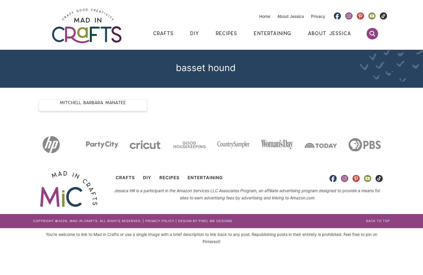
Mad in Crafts (86, 26)
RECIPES (169, 177)
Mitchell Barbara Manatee (93, 103)
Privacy (318, 16)
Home (264, 16)
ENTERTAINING (205, 177)
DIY (147, 177)
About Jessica (290, 16)
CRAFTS (125, 177)
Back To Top (378, 221)
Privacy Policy (159, 221)
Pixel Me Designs (215, 221)
